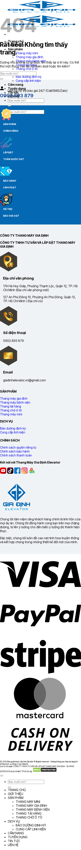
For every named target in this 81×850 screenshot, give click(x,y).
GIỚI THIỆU (15, 794)
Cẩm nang (15, 84)
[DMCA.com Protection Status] (45, 771)
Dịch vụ (14, 821)
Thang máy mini (27, 53)
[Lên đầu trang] (1, 775)
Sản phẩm (15, 798)
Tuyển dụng (18, 837)
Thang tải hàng (28, 813)
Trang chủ (17, 790)
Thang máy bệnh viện (33, 809)
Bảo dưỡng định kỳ (28, 77)
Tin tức (14, 841)
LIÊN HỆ (13, 845)
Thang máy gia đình (29, 57)
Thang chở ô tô (27, 69)
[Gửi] (9, 105)
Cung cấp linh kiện (28, 81)
